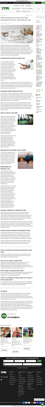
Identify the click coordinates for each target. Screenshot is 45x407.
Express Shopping (21, 388)
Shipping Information (22, 377)
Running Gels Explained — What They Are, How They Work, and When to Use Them (39, 58)
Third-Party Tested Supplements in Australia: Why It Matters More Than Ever (17, 342)
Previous (28, 15)
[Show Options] (35, 361)
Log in (39, 2)
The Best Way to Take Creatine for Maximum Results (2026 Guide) (27, 341)
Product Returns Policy (22, 379)
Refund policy (12, 384)
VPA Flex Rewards (21, 383)
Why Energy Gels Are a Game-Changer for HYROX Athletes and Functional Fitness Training (39, 65)
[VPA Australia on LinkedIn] (5, 377)
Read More (4, 350)
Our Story (11, 374)
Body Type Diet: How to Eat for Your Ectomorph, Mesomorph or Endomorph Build (39, 72)
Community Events (12, 378)
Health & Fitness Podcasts (39, 107)
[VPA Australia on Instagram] (3, 377)
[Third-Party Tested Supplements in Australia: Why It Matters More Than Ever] (17, 332)
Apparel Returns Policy (22, 381)
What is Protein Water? (39, 45)
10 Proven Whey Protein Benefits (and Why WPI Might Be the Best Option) (39, 84)
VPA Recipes (38, 109)
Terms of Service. (25, 367)
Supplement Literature (38, 101)
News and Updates (38, 104)
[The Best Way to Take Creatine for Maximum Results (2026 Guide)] (28, 332)
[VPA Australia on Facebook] (1, 377)
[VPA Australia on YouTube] (1, 380)
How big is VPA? (12, 376)
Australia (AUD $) (39, 399)
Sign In (38, 374)
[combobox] (40, 8)
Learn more (38, 376)
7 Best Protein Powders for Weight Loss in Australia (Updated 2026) (6, 341)
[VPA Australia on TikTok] (7, 377)
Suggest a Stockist (40, 384)
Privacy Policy (19, 367)
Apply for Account (39, 378)
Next (31, 15)
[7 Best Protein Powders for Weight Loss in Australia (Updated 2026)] (6, 332)
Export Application (39, 382)
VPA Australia (5, 402)
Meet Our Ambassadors (13, 380)
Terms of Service (12, 382)
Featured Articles (38, 95)
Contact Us (20, 375)
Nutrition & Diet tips (39, 98)
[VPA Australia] (5, 8)
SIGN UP (39, 361)
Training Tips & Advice (39, 112)
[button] (17, 5)
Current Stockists (39, 380)
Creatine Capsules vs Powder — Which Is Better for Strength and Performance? (39, 50)
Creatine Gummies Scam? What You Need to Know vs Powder (39, 78)
